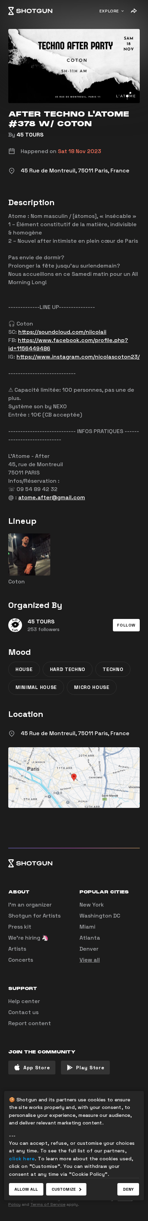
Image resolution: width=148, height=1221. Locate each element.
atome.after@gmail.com (51, 497)
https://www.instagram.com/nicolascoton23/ (78, 356)
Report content (29, 1023)
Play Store (90, 1067)
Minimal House (36, 687)
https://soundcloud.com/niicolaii (62, 332)
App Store (36, 1067)
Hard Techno (68, 669)
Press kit (19, 926)
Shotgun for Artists (34, 915)
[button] (126, 625)
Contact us (23, 1012)
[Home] (30, 11)
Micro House (91, 687)
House (24, 669)
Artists (17, 948)
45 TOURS (30, 134)
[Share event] (133, 11)
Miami (87, 926)
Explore (109, 11)
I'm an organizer (30, 904)
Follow (126, 625)
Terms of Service (47, 1204)
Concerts (20, 959)
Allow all (26, 1189)
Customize (64, 1189)
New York (92, 904)
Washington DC (100, 915)
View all (90, 959)
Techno (113, 669)
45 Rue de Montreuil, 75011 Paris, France (75, 733)
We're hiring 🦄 (28, 937)
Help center (24, 1001)
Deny (128, 1189)
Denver (89, 948)
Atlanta (90, 937)
